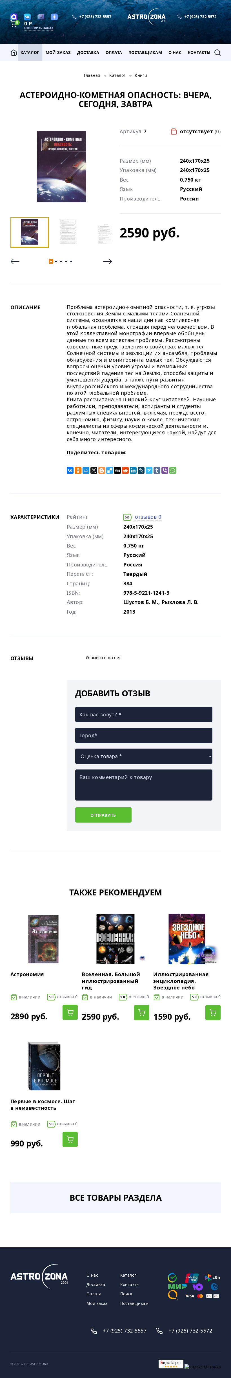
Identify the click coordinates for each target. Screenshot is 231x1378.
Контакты (199, 52)
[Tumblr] (157, 470)
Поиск (126, 1293)
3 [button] (61, 261)
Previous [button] (14, 261)
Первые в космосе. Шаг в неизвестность (42, 1104)
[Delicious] (109, 470)
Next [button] (107, 261)
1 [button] (51, 261)
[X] (93, 470)
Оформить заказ (38, 28)
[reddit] (125, 470)
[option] (61, 167)
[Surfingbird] (149, 470)
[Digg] (117, 470)
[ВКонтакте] (70, 470)
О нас (174, 52)
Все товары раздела (116, 1197)
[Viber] (164, 470)
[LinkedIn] (133, 470)
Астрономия (27, 974)
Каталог (30, 52)
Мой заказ (58, 52)
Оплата (114, 52)
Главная (92, 75)
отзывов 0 (148, 517)
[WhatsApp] (172, 470)
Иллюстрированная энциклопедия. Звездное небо (181, 981)
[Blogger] (101, 470)
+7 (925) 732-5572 (200, 16)
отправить (103, 815)
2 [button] (56, 261)
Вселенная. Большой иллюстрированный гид (111, 981)
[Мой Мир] (86, 470)
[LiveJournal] (141, 470)
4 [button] (66, 261)
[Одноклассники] (78, 470)
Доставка (88, 52)
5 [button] (71, 261)
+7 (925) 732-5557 (95, 16)
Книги (141, 75)
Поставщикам (145, 52)
